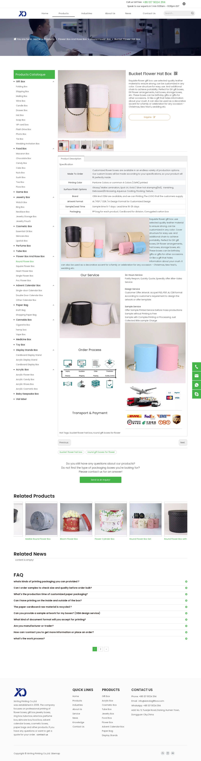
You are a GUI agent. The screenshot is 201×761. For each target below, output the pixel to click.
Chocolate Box (23, 158)
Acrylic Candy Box (25, 379)
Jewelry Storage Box (26, 216)
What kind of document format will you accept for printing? (50, 619)
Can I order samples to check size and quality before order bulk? (53, 588)
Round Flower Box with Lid (167, 538)
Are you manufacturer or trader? (34, 626)
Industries (78, 704)
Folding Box (21, 86)
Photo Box (21, 134)
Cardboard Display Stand (28, 355)
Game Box (22, 192)
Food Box (21, 148)
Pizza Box (20, 186)
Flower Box (107, 722)
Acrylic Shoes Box (25, 384)
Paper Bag (22, 305)
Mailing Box (21, 96)
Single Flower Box (24, 275)
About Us (77, 709)
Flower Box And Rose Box (30, 256)
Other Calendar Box (26, 300)
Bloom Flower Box (59, 538)
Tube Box (21, 251)
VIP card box (22, 124)
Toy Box (20, 344)
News (75, 717)
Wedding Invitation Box (27, 143)
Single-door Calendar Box (29, 290)
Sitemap (55, 753)
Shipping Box (22, 91)
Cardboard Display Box (27, 364)
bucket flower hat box (71, 452)
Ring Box (20, 207)
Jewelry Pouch (23, 221)
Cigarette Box (23, 324)
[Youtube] (173, 753)
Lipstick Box (22, 240)
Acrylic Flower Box (25, 374)
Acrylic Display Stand (26, 359)
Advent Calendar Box (28, 285)
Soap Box (20, 119)
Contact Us (78, 726)
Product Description (71, 158)
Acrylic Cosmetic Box (27, 388)
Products (77, 700)
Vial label (21, 399)
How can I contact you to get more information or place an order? (54, 632)
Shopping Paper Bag (26, 314)
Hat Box (20, 115)
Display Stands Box (27, 350)
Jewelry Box (23, 197)
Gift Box (20, 81)
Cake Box (20, 167)
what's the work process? (29, 638)
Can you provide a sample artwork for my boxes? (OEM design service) (57, 613)
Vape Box (20, 334)
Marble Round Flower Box (27, 538)
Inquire (148, 117)
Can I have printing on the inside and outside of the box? (48, 600)
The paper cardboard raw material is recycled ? (43, 607)
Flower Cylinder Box (94, 538)
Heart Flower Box (24, 271)
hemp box (21, 329)
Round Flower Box (25, 261)
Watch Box (21, 202)
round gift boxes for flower (101, 452)
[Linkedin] (168, 753)
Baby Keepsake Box (27, 393)
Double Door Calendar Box (29, 295)
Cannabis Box (24, 319)
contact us (42, 734)
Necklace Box (23, 211)
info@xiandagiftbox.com (151, 701)
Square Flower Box (25, 266)
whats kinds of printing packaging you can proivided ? (46, 581)
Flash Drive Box (23, 129)
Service (76, 713)
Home (76, 696)
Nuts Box (20, 172)
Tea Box (20, 182)
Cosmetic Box (24, 226)
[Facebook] (163, 753)
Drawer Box (21, 110)
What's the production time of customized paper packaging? (51, 594)
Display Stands (110, 735)
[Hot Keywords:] (192, 13)
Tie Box (19, 138)
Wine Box (20, 100)
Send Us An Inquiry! (100, 479)
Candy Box (21, 163)
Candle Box (22, 105)
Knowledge (78, 722)
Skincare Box (22, 236)
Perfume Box (23, 245)
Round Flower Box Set (130, 538)
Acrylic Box (22, 369)
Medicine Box (23, 339)
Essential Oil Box (24, 231)
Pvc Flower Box (23, 280)
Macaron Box (22, 153)
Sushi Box (20, 177)
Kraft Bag (20, 310)
